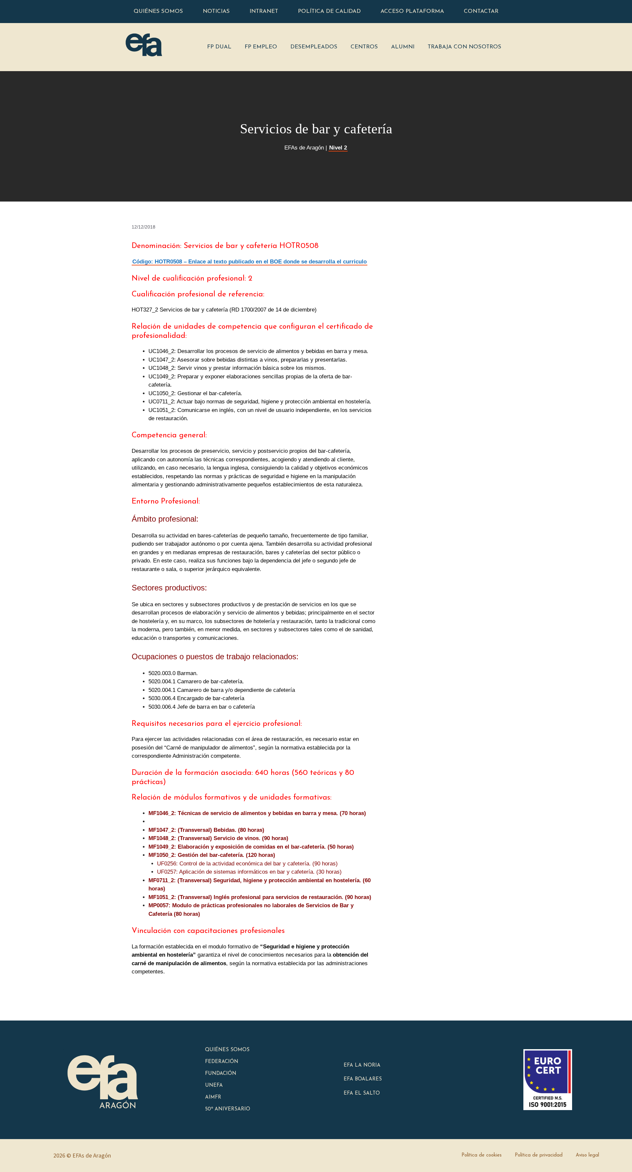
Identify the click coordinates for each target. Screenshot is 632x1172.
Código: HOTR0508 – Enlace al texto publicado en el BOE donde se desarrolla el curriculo (249, 262)
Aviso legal (587, 1155)
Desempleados (313, 47)
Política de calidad (329, 11)
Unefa (214, 1085)
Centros (364, 47)
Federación (221, 1061)
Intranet (264, 11)
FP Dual (219, 47)
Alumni (402, 47)
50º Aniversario (227, 1109)
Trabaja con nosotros (464, 47)
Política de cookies (481, 1155)
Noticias (216, 11)
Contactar (481, 11)
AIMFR (213, 1097)
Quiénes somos (158, 11)
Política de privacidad (539, 1155)
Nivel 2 (338, 148)
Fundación (220, 1073)
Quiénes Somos (227, 1050)
